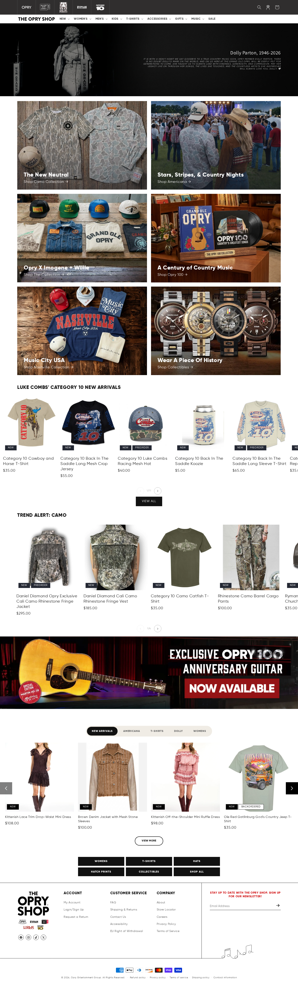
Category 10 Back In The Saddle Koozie (199, 461)
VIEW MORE (149, 841)
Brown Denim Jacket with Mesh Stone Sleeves (108, 819)
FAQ (113, 902)
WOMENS (101, 861)
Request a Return (76, 917)
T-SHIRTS (148, 861)
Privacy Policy (166, 924)
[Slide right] (157, 491)
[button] (64, 19)
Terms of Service (168, 931)
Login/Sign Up (74, 909)
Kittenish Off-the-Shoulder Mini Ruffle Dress (185, 817)
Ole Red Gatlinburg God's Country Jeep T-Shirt (258, 819)
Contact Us (118, 917)
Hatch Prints (101, 872)
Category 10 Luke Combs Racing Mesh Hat (142, 461)
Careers (162, 917)
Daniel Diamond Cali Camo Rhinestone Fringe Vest (110, 599)
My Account (72, 902)
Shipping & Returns (123, 909)
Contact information (225, 977)
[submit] (278, 906)
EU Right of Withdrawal (126, 931)
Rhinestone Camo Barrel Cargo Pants (248, 599)
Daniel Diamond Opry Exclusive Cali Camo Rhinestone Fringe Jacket (46, 601)
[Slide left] (140, 491)
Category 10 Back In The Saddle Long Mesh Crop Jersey (84, 463)
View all (149, 501)
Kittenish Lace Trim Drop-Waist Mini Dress (38, 817)
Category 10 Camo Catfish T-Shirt (180, 599)
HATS (196, 861)
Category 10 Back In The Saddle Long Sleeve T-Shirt (260, 461)
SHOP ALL (197, 872)
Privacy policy (158, 977)
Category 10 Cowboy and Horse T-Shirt (28, 461)
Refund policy (138, 977)
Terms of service (179, 977)
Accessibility (119, 924)
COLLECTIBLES (149, 872)
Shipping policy (201, 977)
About (161, 902)
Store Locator (166, 909)
